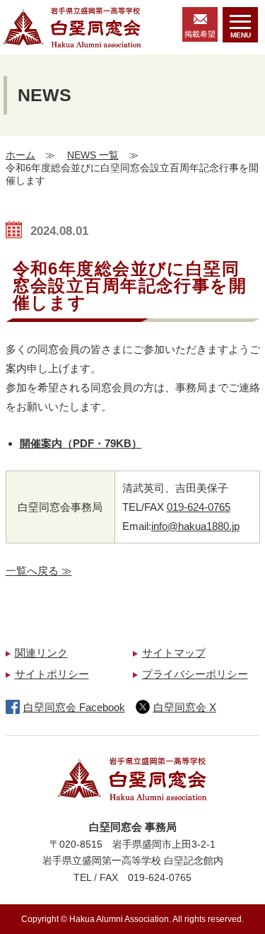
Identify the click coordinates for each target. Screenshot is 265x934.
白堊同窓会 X (184, 707)
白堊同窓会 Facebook (74, 707)
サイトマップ (174, 653)
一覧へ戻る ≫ (39, 571)
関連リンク (41, 653)
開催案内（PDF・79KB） (81, 443)
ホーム (20, 155)
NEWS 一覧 (93, 155)
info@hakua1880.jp (195, 526)
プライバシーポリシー (195, 674)
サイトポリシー (52, 674)
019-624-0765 (198, 507)
